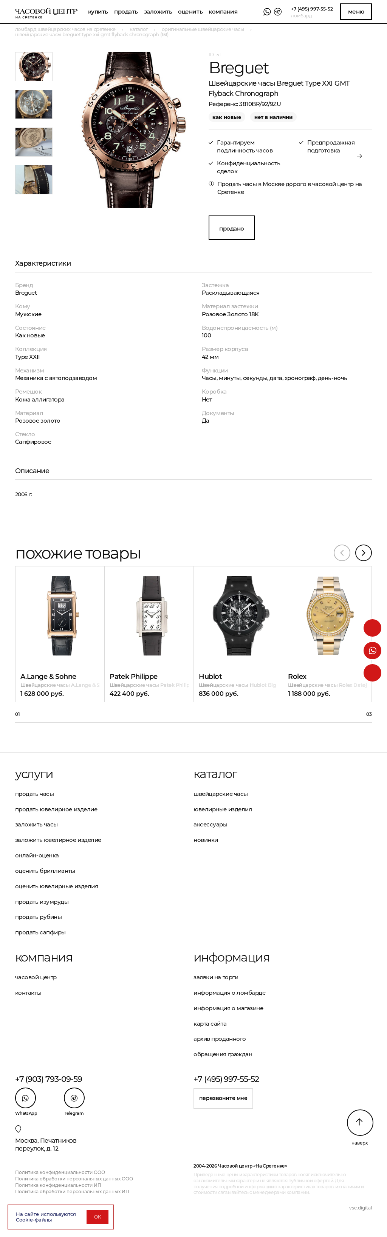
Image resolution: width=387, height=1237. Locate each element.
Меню (356, 11)
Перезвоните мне (223, 1098)
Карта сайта (210, 1023)
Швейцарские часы (221, 793)
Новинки (206, 839)
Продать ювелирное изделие (56, 809)
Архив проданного (220, 1038)
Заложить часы (36, 824)
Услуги (34, 774)
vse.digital (360, 1207)
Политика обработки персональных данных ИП (72, 1191)
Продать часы (34, 793)
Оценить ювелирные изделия (56, 886)
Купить (98, 11)
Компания (223, 11)
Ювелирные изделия (223, 809)
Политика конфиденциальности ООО (60, 1172)
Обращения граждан (223, 1054)
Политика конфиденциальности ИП (58, 1185)
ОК (97, 1217)
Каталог (215, 774)
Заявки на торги (216, 977)
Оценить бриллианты (45, 870)
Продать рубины (38, 916)
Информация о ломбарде (230, 992)
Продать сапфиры (40, 932)
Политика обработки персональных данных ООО (74, 1178)
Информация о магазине (228, 1008)
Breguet (26, 292)
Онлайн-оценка (37, 855)
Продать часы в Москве (251, 184)
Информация (231, 957)
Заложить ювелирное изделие (58, 839)
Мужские (28, 314)
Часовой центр (36, 977)
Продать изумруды (42, 901)
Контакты (28, 992)
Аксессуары (211, 824)
